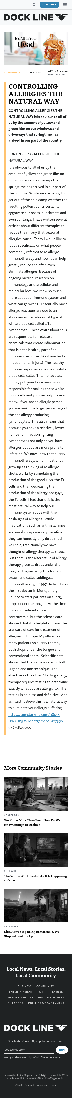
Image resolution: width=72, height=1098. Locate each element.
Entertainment (21, 992)
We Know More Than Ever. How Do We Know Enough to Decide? (32, 822)
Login (54, 1085)
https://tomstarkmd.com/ (29, 714)
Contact (29, 1085)
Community (12, 72)
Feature (56, 992)
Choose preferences (51, 1057)
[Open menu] (65, 4)
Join (62, 1050)
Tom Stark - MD (37, 72)
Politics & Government (46, 1003)
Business (25, 986)
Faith (41, 992)
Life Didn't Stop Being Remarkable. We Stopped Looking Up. (31, 933)
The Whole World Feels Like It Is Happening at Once (35, 878)
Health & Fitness (51, 997)
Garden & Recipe (20, 997)
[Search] (34, 5)
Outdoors (15, 1003)
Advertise (42, 1085)
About (18, 1085)
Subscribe (49, 4)
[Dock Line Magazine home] (36, 17)
